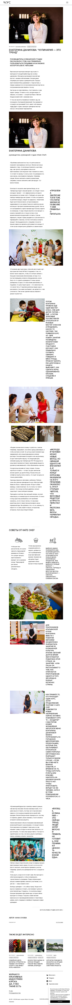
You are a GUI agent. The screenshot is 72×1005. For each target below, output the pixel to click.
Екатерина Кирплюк (21, 46)
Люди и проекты (31, 46)
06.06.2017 (12, 46)
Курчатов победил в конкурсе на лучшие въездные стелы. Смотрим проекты (54, 962)
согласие (66, 994)
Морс (55, 955)
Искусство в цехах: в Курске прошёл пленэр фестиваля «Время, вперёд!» (36, 962)
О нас (11, 991)
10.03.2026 (49, 955)
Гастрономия (59, 922)
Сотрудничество (15, 993)
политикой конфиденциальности (57, 998)
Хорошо (60, 1001)
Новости (40, 957)
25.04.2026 (30, 955)
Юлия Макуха (38, 955)
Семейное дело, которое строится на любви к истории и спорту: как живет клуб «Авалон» (17, 963)
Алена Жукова (20, 955)
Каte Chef (13, 106)
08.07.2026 (12, 955)
